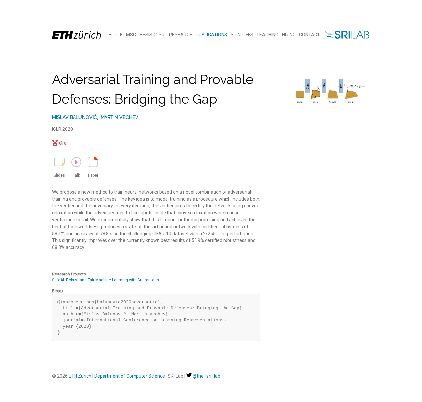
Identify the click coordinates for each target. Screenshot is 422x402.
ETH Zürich (80, 376)
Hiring (289, 34)
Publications (211, 34)
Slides (59, 175)
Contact (309, 34)
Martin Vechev (119, 117)
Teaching (267, 34)
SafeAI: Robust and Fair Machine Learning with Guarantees (105, 280)
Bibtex (57, 291)
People (114, 34)
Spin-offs (242, 34)
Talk (76, 175)
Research (181, 34)
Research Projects (69, 274)
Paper (93, 175)
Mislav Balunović (74, 117)
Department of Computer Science (129, 376)
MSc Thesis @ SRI (146, 34)
